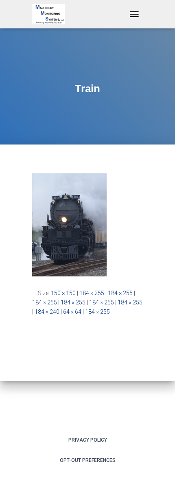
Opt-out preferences (88, 460)
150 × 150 (63, 293)
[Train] (69, 224)
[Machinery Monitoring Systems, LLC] (51, 14)
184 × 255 (91, 293)
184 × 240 (47, 311)
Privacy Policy (87, 440)
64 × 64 (72, 311)
